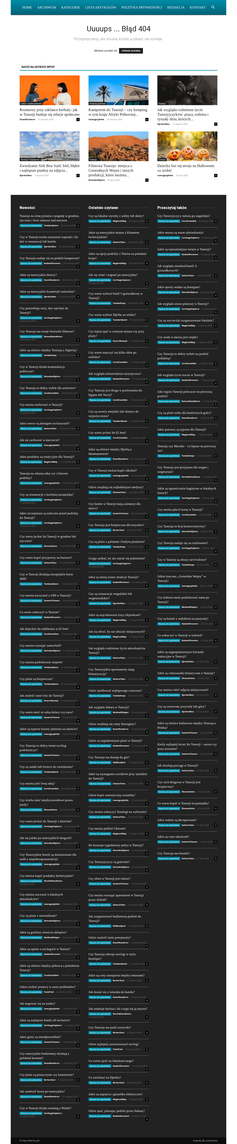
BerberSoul (49, 1079)
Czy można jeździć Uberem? (107, 828)
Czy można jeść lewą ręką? (37, 783)
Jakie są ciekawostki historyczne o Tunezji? (186, 673)
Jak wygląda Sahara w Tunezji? (109, 707)
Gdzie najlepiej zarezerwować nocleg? (114, 1044)
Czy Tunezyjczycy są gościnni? (109, 862)
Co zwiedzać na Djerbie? (105, 1077)
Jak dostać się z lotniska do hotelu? (112, 992)
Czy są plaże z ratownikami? (38, 915)
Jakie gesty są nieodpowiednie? (40, 1037)
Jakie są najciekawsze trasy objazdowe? (115, 615)
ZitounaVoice (50, 546)
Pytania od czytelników (31, 225)
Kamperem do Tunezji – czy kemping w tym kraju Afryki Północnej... (118, 112)
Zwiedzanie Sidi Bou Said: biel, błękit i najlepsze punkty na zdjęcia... (50, 168)
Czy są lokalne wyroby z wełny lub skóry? (116, 216)
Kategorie (70, 7)
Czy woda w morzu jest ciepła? (177, 337)
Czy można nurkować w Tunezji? (41, 404)
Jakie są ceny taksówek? (173, 836)
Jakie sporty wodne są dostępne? (178, 287)
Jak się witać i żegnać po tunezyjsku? (113, 275)
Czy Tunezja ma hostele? (173, 853)
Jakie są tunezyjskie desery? (38, 275)
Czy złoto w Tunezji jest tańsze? (110, 878)
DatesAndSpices (97, 180)
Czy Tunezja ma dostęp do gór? (109, 757)
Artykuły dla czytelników (205, 1140)
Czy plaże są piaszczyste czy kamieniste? (47, 1075)
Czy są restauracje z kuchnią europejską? (47, 494)
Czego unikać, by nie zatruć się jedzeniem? (117, 558)
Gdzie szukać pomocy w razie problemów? (48, 987)
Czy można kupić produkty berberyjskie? (47, 876)
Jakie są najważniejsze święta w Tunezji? (184, 249)
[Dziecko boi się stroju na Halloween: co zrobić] (187, 146)
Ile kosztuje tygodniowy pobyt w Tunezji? (116, 845)
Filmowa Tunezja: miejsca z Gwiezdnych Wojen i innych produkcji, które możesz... (111, 170)
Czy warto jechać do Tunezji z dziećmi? (46, 821)
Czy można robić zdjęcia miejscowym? (182, 690)
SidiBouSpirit (119, 762)
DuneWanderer (27, 119)
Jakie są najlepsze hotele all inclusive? (45, 1020)
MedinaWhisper (52, 937)
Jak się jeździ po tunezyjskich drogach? (46, 838)
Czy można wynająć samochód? (40, 645)
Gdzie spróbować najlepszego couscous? (115, 690)
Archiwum (46, 7)
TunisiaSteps (50, 355)
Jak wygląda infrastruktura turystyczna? (115, 373)
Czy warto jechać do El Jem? (107, 432)
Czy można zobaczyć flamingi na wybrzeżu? (118, 812)
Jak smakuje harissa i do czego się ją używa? (118, 1009)
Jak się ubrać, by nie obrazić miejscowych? (117, 631)
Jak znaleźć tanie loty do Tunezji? (42, 695)
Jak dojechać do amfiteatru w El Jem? (44, 629)
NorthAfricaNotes (53, 880)
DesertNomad (51, 700)
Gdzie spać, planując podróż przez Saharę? (117, 1111)
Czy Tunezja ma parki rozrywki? (110, 1027)
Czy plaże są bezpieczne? (36, 679)
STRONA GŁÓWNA (131, 51)
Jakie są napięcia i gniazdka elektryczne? (116, 1094)
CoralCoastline (51, 393)
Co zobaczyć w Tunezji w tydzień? (180, 635)
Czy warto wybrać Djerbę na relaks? (112, 315)
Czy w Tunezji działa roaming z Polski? (45, 1108)
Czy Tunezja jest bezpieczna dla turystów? (116, 525)
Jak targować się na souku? (37, 1003)
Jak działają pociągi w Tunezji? (177, 765)
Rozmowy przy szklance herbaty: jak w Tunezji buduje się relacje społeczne (50, 112)
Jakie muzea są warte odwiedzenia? (180, 232)
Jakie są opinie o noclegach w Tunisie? (45, 949)
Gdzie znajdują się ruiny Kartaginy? (112, 724)
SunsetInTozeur (52, 600)
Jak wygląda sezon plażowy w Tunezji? (183, 304)
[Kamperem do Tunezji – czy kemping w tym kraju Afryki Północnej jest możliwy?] (118, 90)
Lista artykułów (100, 7)
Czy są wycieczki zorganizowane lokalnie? (185, 320)
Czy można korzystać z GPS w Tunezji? (45, 595)
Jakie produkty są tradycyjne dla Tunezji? (47, 457)
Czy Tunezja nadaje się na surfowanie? (182, 543)
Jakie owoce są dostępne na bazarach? (45, 423)
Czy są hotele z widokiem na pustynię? (182, 618)
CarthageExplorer (53, 317)
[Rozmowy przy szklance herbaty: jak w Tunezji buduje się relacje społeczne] (50, 90)
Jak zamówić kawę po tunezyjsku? (42, 1091)
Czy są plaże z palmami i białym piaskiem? (117, 541)
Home (27, 7)
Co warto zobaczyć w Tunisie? (39, 612)
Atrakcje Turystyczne (30, 159)
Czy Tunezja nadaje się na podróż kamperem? (50, 258)
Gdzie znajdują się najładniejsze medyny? (116, 487)
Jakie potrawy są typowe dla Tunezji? (181, 429)
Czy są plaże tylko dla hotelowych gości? (184, 413)
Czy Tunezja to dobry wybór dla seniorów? (48, 388)
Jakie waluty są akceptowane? (177, 820)
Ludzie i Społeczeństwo (31, 103)
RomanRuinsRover (53, 336)
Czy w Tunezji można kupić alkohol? (113, 470)
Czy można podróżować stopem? (41, 662)
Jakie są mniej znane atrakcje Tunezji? (114, 577)
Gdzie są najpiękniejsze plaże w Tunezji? (115, 740)
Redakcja (176, 7)
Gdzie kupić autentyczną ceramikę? (112, 795)
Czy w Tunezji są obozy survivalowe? (182, 559)
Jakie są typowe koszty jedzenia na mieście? (49, 729)
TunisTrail (49, 991)
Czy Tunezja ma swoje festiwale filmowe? (47, 331)
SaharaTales (50, 428)
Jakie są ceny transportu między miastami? (117, 975)
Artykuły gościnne (98, 103)
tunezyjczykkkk (96, 119)
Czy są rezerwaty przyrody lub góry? (181, 706)
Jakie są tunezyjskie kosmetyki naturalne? (47, 291)
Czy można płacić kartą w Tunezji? (180, 509)
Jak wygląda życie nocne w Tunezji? (181, 375)
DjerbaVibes (163, 124)
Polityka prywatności (141, 7)
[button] (212, 7)
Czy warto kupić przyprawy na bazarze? (46, 557)
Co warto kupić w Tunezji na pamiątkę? (183, 803)
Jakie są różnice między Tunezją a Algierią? (48, 350)
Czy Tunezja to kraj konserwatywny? (181, 526)
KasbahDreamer (52, 263)
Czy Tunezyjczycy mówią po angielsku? (183, 216)
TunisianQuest (51, 225)
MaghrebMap (50, 461)
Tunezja (162, 103)
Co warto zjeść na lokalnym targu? (111, 1061)
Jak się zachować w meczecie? (40, 440)
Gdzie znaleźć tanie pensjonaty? (110, 937)
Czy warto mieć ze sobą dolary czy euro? (46, 712)
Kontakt (198, 7)
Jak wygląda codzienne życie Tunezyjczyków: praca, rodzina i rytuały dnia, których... (182, 114)
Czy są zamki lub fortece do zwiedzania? (46, 767)
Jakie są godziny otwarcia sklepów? (43, 932)
